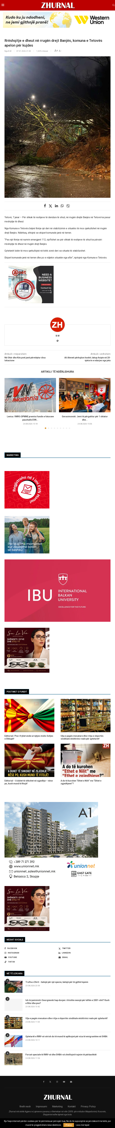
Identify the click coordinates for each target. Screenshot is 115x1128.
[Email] (71, 1081)
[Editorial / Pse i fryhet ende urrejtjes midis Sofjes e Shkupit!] (29, 715)
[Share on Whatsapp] (62, 206)
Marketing (57, 1106)
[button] (8, 403)
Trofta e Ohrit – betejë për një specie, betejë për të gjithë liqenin (56, 982)
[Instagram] (57, 1081)
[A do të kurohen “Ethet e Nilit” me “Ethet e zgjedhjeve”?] (86, 760)
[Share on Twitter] (50, 206)
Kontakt (72, 1106)
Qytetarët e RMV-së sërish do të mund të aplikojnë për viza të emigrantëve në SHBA (66, 1036)
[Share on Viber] (68, 206)
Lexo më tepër (83, 1125)
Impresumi (41, 1106)
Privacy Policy (88, 1106)
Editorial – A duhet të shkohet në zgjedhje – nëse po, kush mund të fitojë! (28, 782)
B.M (57, 336)
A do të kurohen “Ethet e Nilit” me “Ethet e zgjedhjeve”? (81, 782)
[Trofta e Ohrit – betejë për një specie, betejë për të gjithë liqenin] (13, 987)
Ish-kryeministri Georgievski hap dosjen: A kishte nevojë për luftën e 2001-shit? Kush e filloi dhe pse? (67, 1001)
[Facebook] (43, 1081)
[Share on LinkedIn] (56, 206)
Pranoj (69, 1125)
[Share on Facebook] (45, 206)
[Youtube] (64, 1081)
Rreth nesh (25, 1106)
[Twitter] (50, 1081)
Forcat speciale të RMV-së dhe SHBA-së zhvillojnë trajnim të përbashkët (61, 1054)
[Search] (113, 5)
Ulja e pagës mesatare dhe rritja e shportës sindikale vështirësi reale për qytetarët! (66, 1018)
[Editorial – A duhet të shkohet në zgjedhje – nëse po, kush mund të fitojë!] (29, 760)
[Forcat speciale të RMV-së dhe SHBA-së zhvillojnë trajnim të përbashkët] (13, 1059)
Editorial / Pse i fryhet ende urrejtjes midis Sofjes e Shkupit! (28, 737)
